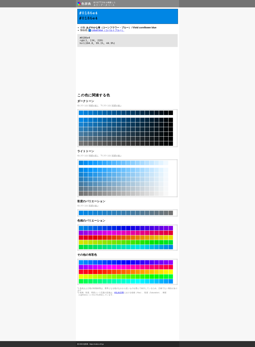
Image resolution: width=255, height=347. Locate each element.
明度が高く (93, 155)
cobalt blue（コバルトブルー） (107, 30)
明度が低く (93, 105)
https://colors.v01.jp (97, 344)
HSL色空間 (119, 292)
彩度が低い (116, 105)
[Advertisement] (127, 70)
